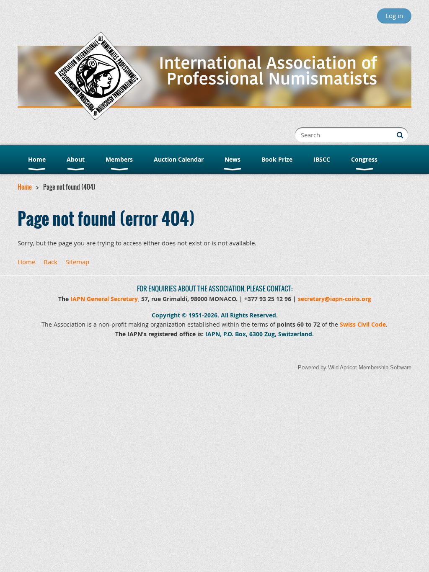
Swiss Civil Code (363, 324)
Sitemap (77, 262)
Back (50, 262)
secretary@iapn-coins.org (334, 299)
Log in (394, 15)
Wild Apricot (342, 367)
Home (25, 186)
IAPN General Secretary (104, 299)
